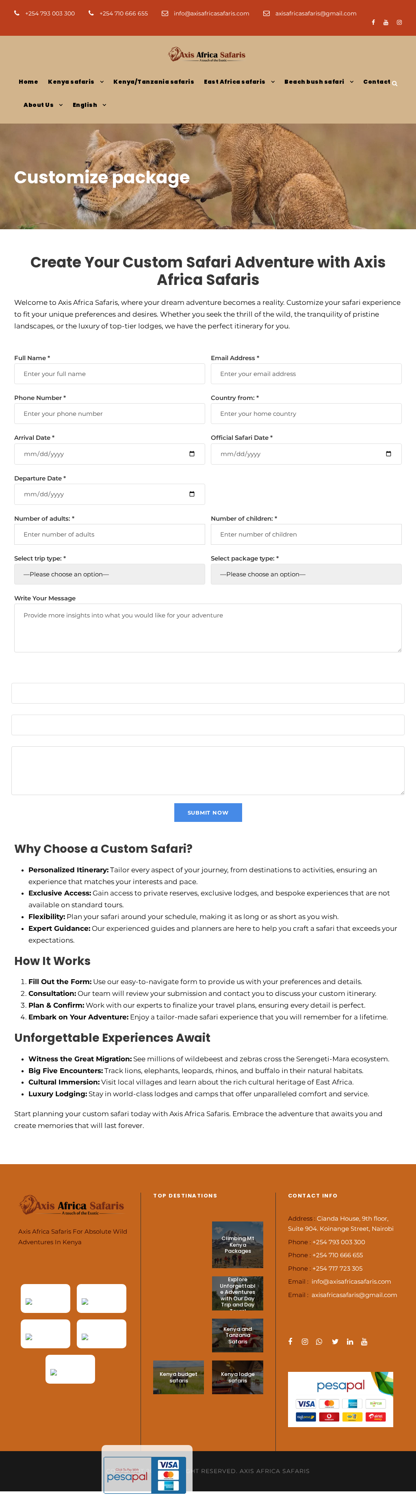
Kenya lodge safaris (238, 1377)
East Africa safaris (235, 82)
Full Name (32, 358)
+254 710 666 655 (124, 13)
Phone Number (40, 398)
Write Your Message (45, 598)
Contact (377, 82)
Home (28, 82)
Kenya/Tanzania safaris (153, 82)
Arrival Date (34, 437)
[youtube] (386, 22)
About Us (39, 105)
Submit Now (208, 812)
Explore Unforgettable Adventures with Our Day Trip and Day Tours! (238, 1295)
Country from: (235, 398)
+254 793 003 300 (50, 13)
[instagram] (399, 22)
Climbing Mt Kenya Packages (237, 1244)
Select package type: (245, 558)
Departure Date (40, 478)
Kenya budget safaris (178, 1377)
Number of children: (244, 518)
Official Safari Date (242, 437)
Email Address (235, 358)
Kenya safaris (71, 82)
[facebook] (373, 22)
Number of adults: (44, 518)
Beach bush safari (314, 82)
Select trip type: (40, 558)
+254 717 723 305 (337, 1268)
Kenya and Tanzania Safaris (237, 1335)
